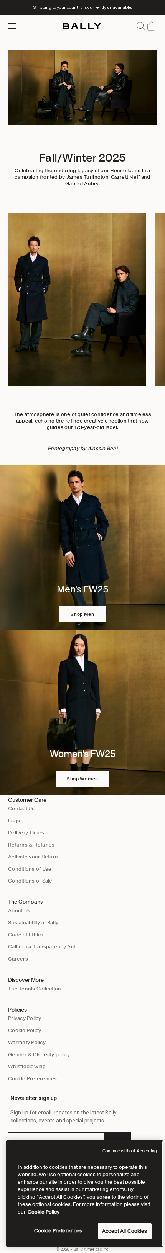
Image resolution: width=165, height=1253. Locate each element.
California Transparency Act (41, 946)
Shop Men (82, 614)
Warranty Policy (27, 1042)
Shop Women (82, 778)
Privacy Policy (24, 1018)
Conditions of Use (29, 869)
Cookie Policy (24, 1030)
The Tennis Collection (34, 988)
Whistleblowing (27, 1066)
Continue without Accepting (129, 1150)
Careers (18, 959)
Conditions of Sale (30, 881)
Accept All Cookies (124, 1231)
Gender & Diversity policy (39, 1054)
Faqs (14, 820)
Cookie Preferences (32, 1078)
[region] (84, 1193)
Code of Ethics (26, 935)
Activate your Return (33, 856)
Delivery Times (26, 832)
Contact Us (21, 808)
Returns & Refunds (31, 845)
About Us (19, 910)
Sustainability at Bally (33, 922)
